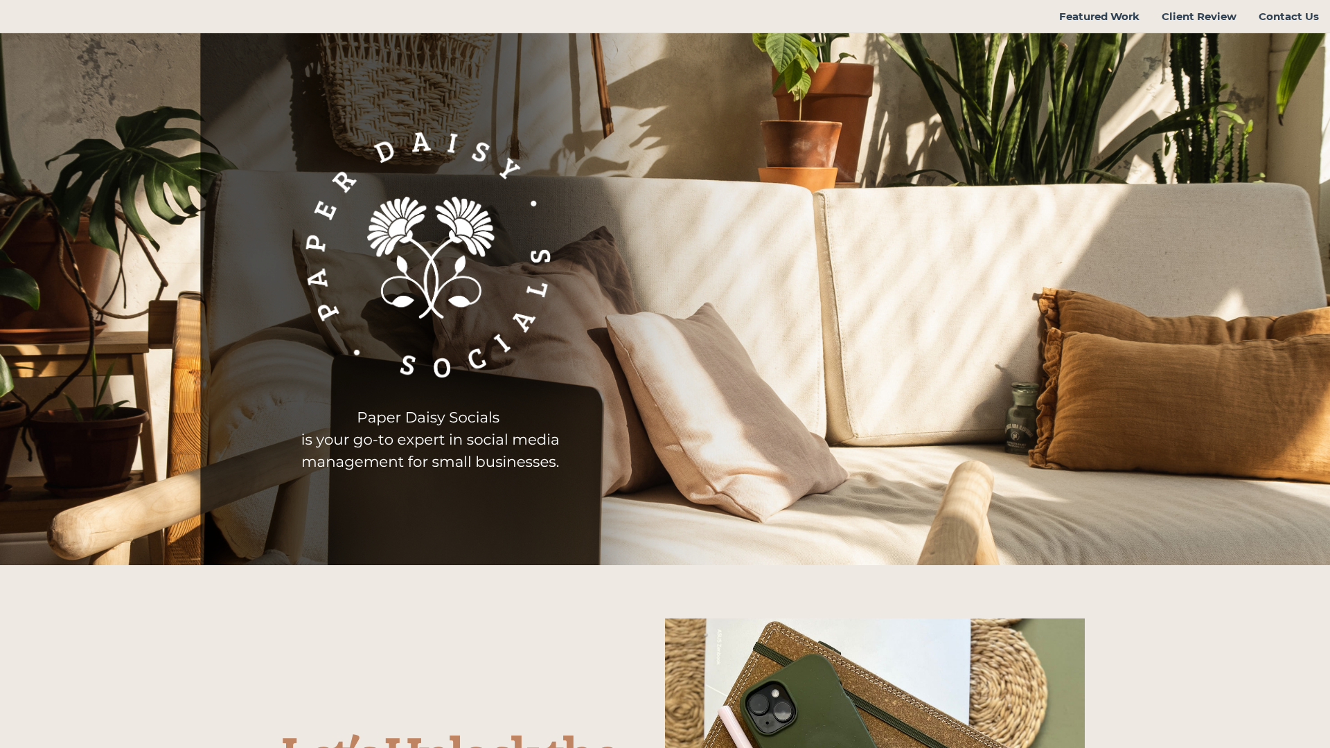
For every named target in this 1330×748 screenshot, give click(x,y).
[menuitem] (1099, 16)
